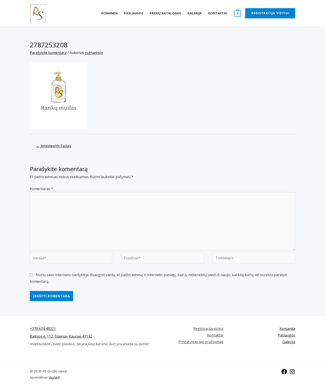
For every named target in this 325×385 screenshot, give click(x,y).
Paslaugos (133, 13)
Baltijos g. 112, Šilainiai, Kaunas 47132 (61, 336)
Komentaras (41, 188)
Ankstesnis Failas (53, 145)
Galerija (194, 13)
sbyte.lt (54, 377)
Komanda (109, 13)
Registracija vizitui (208, 328)
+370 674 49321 (43, 328)
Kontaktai (217, 13)
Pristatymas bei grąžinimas (200, 341)
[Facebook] (284, 371)
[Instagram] (292, 371)
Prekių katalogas (165, 13)
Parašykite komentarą (48, 52)
